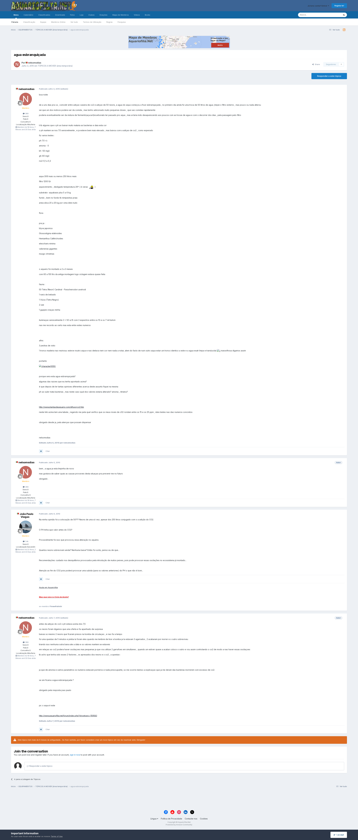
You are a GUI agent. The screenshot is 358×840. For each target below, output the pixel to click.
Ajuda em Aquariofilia (48, 587)
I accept (339, 835)
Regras (109, 22)
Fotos (72, 15)
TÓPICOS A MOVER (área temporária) (55, 66)
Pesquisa (122, 22)
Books (147, 15)
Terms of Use (57, 836)
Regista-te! (339, 5)
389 (27, 113)
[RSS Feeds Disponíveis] (344, 30)
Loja (81, 15)
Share (317, 64)
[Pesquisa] (344, 15)
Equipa (43, 22)
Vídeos (137, 15)
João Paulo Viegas (26, 515)
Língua (153, 818)
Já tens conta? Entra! (318, 6)
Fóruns (14, 22)
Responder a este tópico (329, 76)
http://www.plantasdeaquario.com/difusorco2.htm (61, 407)
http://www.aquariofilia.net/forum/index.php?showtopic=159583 (68, 715)
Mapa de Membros (120, 15)
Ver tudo (74, 22)
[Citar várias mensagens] (41, 451)
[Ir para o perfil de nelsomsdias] (17, 64)
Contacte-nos (191, 818)
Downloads (60, 15)
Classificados (44, 15)
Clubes (91, 15)
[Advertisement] (179, 799)
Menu (16, 15)
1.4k (26, 541)
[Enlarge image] (91, 187)
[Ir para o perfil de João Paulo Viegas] (25, 527)
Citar (48, 451)
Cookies (204, 818)
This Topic (332, 15)
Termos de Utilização (92, 22)
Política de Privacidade (171, 818)
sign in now (75, 755)
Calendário (28, 15)
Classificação (29, 22)
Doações (103, 15)
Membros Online (58, 22)
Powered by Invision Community (179, 825)
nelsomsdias (34, 63)
